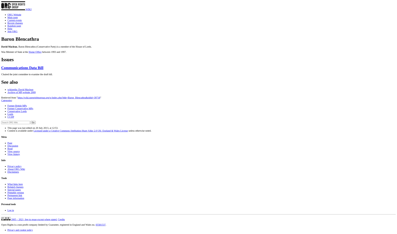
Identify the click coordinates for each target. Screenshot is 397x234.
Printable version (15, 192)
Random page (14, 26)
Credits (61, 219)
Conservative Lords (17, 111)
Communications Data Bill (22, 68)
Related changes (15, 187)
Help (9, 28)
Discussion (12, 146)
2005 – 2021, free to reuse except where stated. (34, 219)
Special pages (14, 189)
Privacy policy (14, 166)
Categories (6, 100)
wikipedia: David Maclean (20, 89)
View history (13, 154)
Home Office (35, 52)
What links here (15, 184)
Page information (15, 198)
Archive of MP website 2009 (21, 92)
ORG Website (14, 14)
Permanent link (14, 195)
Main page (12, 17)
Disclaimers (13, 172)
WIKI (28, 9)
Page (9, 143)
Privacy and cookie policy (20, 230)
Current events (14, 20)
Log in (10, 210)
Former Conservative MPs (20, 108)
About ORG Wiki (16, 169)
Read (10, 148)
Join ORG (12, 31)
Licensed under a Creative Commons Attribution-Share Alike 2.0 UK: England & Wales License (80, 130)
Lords (10, 114)
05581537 (101, 224)
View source (13, 151)
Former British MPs (17, 105)
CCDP (10, 117)
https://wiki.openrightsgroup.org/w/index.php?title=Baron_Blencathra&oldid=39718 (59, 97)
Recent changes (15, 23)
